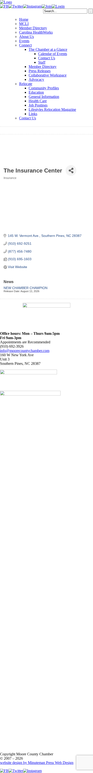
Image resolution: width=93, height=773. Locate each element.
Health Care (38, 101)
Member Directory (33, 28)
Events (24, 41)
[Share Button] (71, 170)
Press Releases (40, 71)
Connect (25, 45)
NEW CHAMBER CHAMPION (25, 288)
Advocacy (36, 79)
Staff (41, 62)
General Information (44, 97)
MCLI (24, 24)
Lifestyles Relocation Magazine (52, 109)
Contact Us (46, 58)
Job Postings (38, 105)
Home (23, 19)
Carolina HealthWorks (36, 32)
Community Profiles (44, 88)
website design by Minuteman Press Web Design (36, 763)
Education (36, 92)
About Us (26, 37)
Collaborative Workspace (48, 75)
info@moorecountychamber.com (24, 351)
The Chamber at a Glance (48, 49)
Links (33, 114)
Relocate (25, 84)
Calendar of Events (52, 54)
